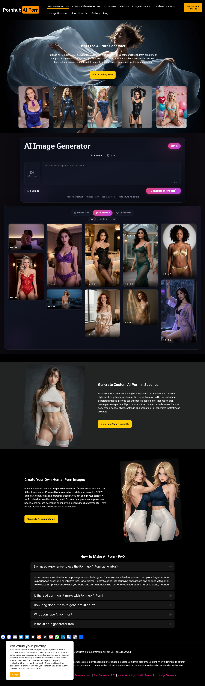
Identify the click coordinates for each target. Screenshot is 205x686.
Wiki (89, 675)
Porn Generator (101, 675)
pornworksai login (127, 675)
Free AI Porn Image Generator (160, 675)
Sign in (174, 145)
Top (113, 219)
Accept (15, 674)
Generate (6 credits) (163, 190)
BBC (113, 675)
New (92, 219)
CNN (140, 675)
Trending (102, 219)
